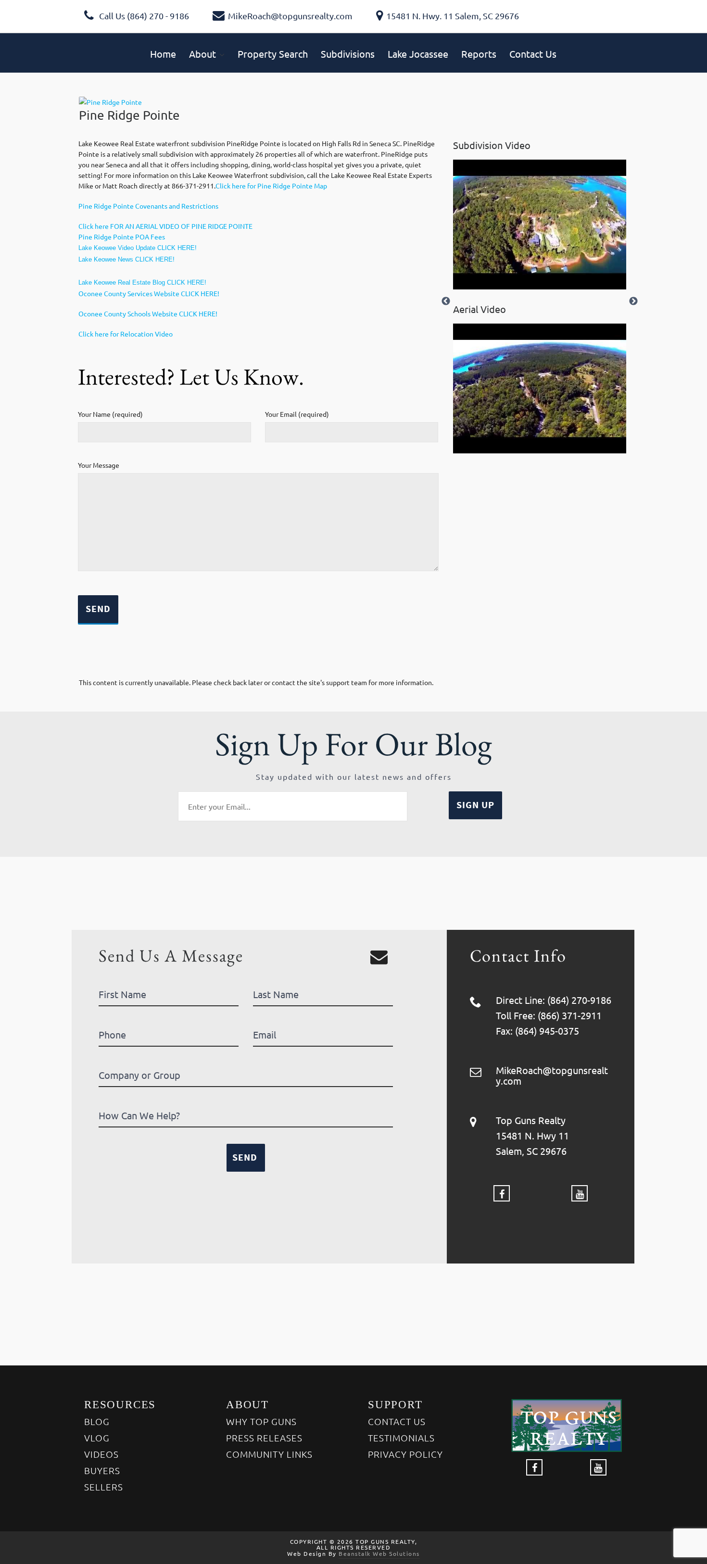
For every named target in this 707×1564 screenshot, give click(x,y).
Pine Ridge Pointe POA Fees (121, 236)
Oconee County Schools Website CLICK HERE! (147, 313)
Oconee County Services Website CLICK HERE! (148, 293)
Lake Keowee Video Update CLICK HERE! (137, 247)
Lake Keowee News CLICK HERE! (126, 259)
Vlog (97, 1437)
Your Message (98, 465)
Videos (101, 1454)
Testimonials (401, 1437)
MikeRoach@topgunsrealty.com (290, 16)
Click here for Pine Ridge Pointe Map (271, 185)
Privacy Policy (405, 1454)
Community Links (269, 1454)
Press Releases (264, 1437)
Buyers (102, 1470)
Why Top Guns (261, 1421)
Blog (97, 1421)
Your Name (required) (110, 414)
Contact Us (397, 1421)
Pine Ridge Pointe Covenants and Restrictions (148, 205)
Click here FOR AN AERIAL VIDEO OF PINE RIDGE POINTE (165, 226)
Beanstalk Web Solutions (379, 1553)
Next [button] (633, 301)
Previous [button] (446, 301)
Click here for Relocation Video (125, 333)
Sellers (103, 1486)
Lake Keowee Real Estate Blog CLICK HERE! (142, 282)
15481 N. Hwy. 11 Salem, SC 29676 (452, 16)
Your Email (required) (297, 414)
